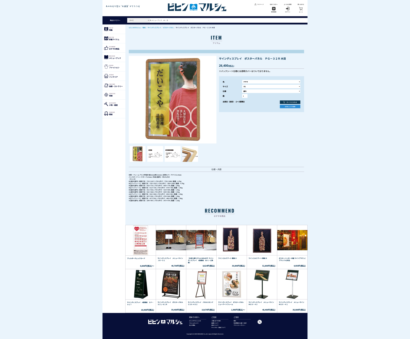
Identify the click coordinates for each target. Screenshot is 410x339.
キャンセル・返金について (218, 327)
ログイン (287, 12)
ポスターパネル (168, 27)
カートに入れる (291, 102)
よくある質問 (287, 4)
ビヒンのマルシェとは (195, 321)
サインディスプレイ (154, 27)
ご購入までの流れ (216, 321)
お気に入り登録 (290, 106)
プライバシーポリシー (239, 325)
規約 (235, 321)
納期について (214, 323)
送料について (214, 325)
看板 (144, 27)
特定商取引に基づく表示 (240, 323)
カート (301, 12)
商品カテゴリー (115, 20)
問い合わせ (301, 4)
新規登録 (273, 12)
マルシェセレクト (194, 323)
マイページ (260, 4)
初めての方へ (274, 4)
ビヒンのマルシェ (135, 27)
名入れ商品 (192, 325)
